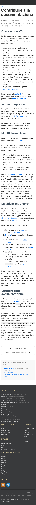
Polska (3, 469)
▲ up (33, 501)
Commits (4, 434)
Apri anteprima (8, 372)
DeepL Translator (17, 116)
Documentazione (6, 443)
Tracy (13, 400)
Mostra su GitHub (9, 368)
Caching (4, 404)
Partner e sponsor (29, 428)
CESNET (27, 493)
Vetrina (26, 436)
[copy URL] (22, 31)
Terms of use (5, 501)
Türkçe (3, 471)
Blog (2, 445)
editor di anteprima (19, 99)
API (2, 447)
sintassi (18, 94)
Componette (27, 432)
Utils (11, 419)
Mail (7, 411)
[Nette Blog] (3, 484)
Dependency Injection (15, 402)
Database (8, 406)
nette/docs (17, 232)
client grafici (15, 220)
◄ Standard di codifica (18, 348)
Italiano (3, 467)
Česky (3, 458)
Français (4, 465)
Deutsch (4, 460)
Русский (4, 473)
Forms (12, 409)
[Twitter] (8, 484)
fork (22, 230)
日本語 (3, 475)
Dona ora (26, 441)
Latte (13, 396)
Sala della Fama (28, 434)
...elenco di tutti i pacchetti (9, 421)
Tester (12, 398)
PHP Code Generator (7, 415)
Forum (3, 428)
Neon (9, 413)
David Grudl (14, 499)
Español (3, 463)
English (3, 456)
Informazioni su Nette (8, 449)
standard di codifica (10, 89)
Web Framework (14, 394)
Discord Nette (5, 430)
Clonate (8, 235)
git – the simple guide (9, 218)
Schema (10, 417)
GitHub (19, 141)
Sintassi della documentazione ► (18, 353)
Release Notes (5, 432)
